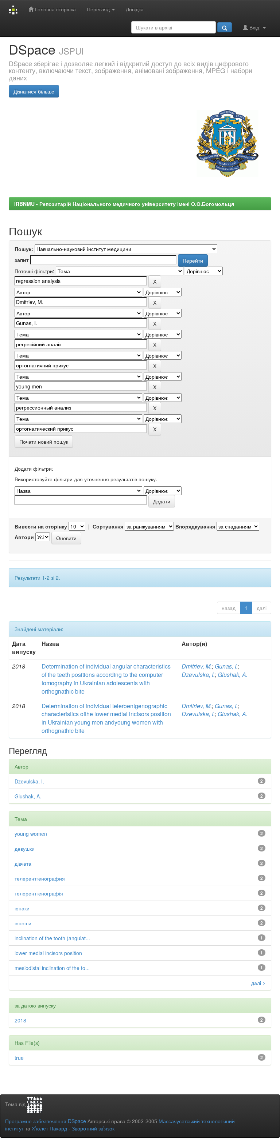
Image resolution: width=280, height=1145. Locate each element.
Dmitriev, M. (197, 666)
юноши (23, 923)
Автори (24, 536)
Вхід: (255, 27)
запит (22, 259)
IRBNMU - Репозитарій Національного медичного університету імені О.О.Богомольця (124, 203)
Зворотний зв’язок (93, 1128)
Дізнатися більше (33, 91)
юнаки (22, 908)
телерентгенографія (39, 893)
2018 (20, 1020)
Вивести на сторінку (41, 526)
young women (31, 833)
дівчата (23, 863)
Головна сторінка (55, 9)
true (19, 1057)
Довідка (135, 9)
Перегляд (99, 9)
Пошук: (24, 248)
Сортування (108, 526)
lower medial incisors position (48, 953)
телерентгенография (40, 878)
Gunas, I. (226, 666)
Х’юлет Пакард (49, 1128)
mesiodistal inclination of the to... (52, 968)
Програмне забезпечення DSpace (45, 1121)
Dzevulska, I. (198, 674)
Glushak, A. (233, 674)
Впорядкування (195, 526)
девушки (25, 848)
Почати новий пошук (43, 441)
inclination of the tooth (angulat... (52, 938)
